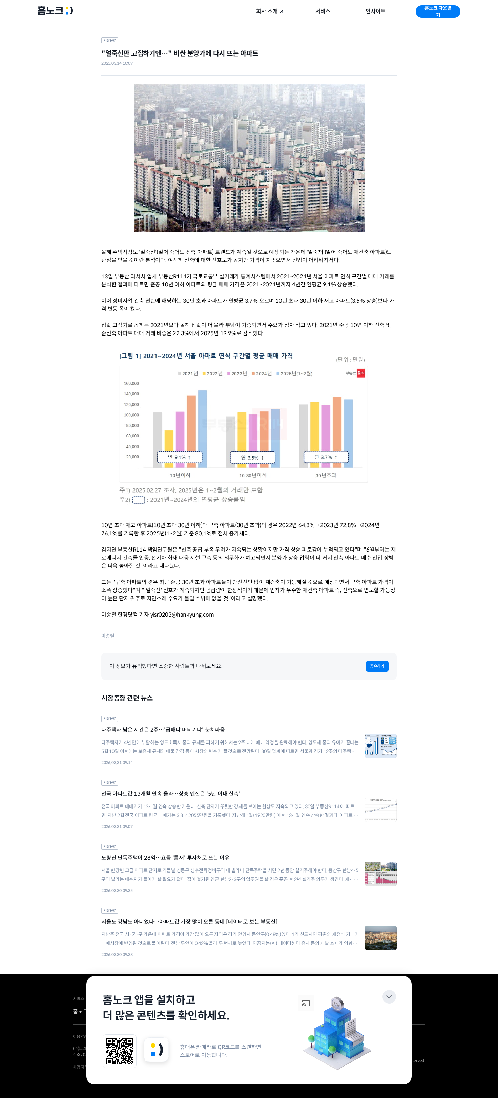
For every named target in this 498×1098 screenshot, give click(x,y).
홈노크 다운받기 (438, 11)
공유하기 (377, 666)
